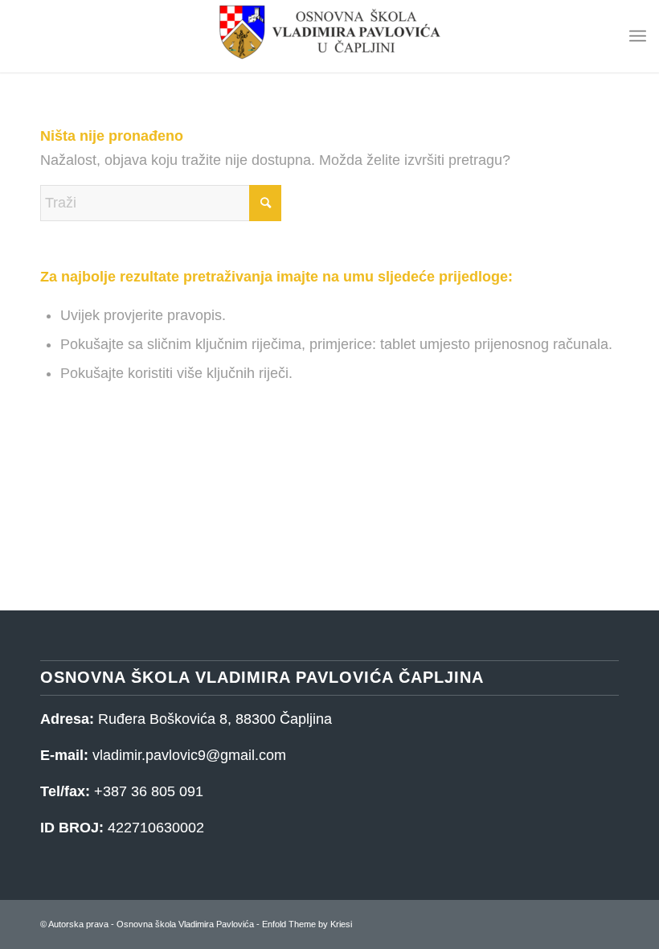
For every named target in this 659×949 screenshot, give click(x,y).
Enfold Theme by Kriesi (307, 924)
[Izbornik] (637, 36)
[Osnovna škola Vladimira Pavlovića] (329, 36)
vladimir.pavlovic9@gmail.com (189, 755)
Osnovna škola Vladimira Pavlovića (185, 924)
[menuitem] (637, 36)
